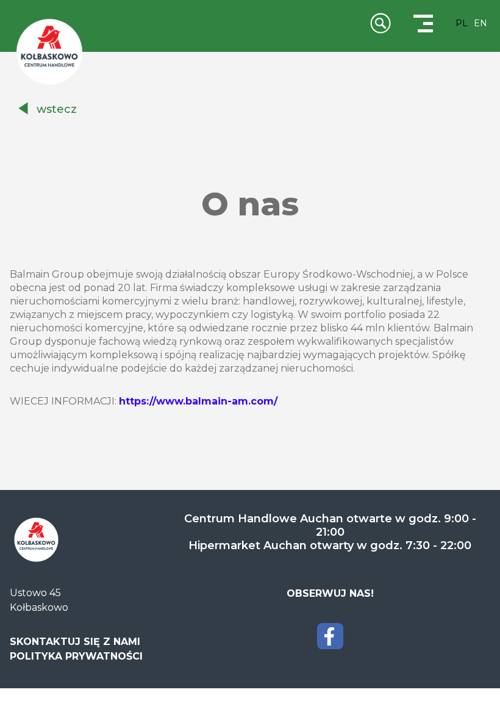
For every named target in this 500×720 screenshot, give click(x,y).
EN (480, 23)
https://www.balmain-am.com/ (198, 401)
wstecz (57, 109)
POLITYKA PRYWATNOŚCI (76, 656)
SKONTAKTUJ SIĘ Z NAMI (75, 641)
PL (461, 23)
